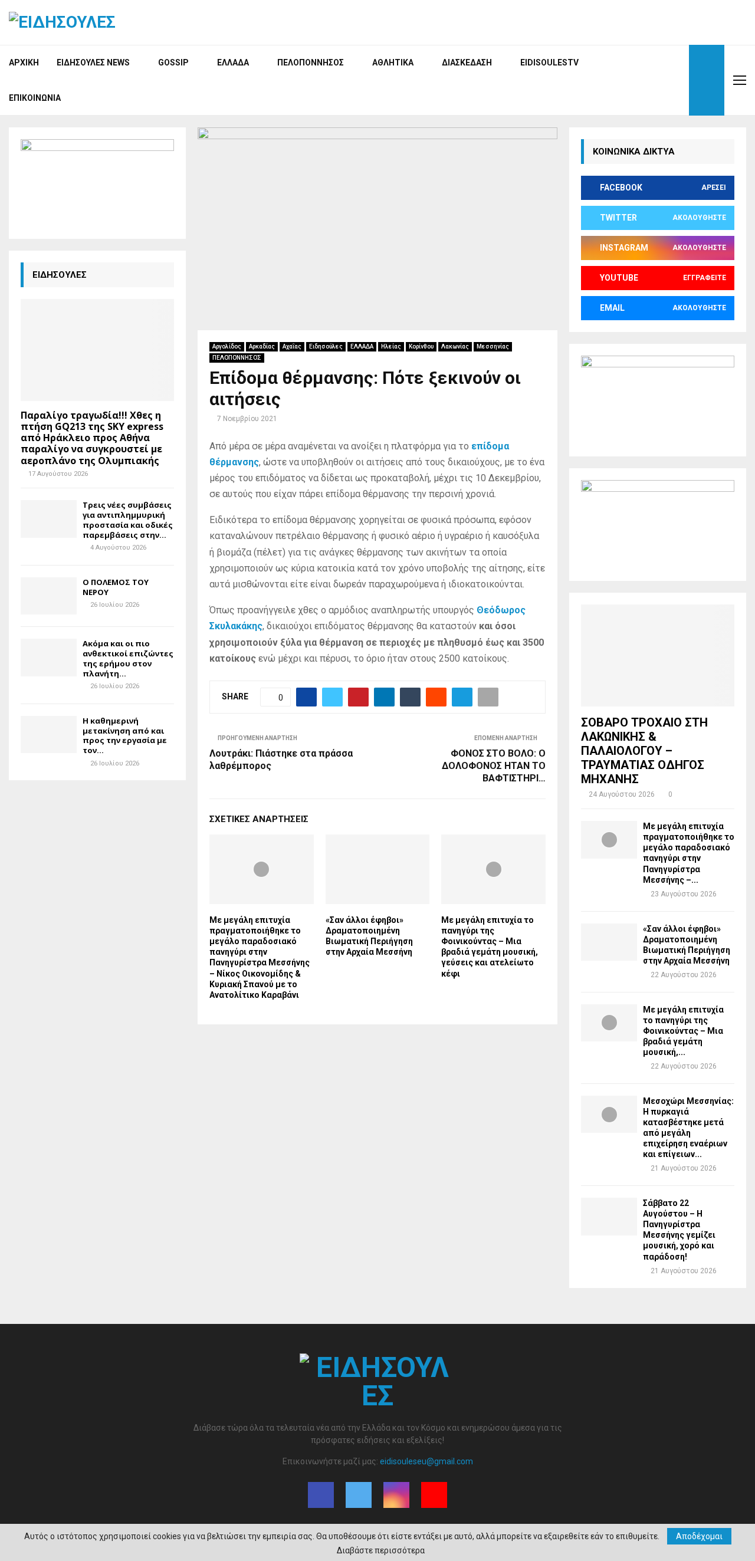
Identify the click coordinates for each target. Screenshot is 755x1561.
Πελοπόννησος (310, 62)
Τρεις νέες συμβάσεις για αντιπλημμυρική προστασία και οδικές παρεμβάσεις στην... (128, 519)
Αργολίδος (226, 346)
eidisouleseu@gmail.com (426, 1461)
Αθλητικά (392, 62)
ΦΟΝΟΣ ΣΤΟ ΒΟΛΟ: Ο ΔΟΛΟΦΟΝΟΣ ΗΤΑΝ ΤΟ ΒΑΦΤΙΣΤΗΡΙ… (494, 766)
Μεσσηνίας (493, 346)
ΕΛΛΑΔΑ (361, 346)
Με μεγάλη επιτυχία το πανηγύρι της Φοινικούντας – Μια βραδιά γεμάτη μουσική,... (683, 1031)
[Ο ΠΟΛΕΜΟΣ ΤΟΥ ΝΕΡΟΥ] (49, 595)
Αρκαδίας (262, 346)
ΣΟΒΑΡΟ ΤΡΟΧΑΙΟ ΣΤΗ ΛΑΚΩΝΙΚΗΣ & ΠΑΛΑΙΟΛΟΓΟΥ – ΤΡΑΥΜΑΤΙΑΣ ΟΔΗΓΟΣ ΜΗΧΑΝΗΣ (644, 750)
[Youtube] (676, 80)
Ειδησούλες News (93, 62)
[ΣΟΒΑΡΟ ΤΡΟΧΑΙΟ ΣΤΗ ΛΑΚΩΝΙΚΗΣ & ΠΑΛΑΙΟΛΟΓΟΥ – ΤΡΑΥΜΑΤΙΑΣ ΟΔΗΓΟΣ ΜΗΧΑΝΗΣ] (657, 655)
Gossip (173, 62)
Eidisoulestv (549, 62)
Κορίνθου (421, 346)
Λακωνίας (455, 346)
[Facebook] (637, 80)
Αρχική (24, 62)
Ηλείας (391, 346)
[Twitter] (650, 80)
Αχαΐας (292, 346)
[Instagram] (663, 80)
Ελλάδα (233, 62)
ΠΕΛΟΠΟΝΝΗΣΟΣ (236, 357)
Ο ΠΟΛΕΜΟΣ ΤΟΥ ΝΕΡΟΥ (116, 587)
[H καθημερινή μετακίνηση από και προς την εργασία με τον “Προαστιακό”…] (49, 734)
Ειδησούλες (326, 346)
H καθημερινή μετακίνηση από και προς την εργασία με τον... (125, 735)
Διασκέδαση (467, 62)
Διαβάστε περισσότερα (381, 1550)
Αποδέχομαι (699, 1536)
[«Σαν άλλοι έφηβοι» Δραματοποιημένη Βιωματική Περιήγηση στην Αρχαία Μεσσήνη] (609, 942)
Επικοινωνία (35, 98)
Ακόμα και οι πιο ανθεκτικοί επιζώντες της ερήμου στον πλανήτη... (128, 658)
